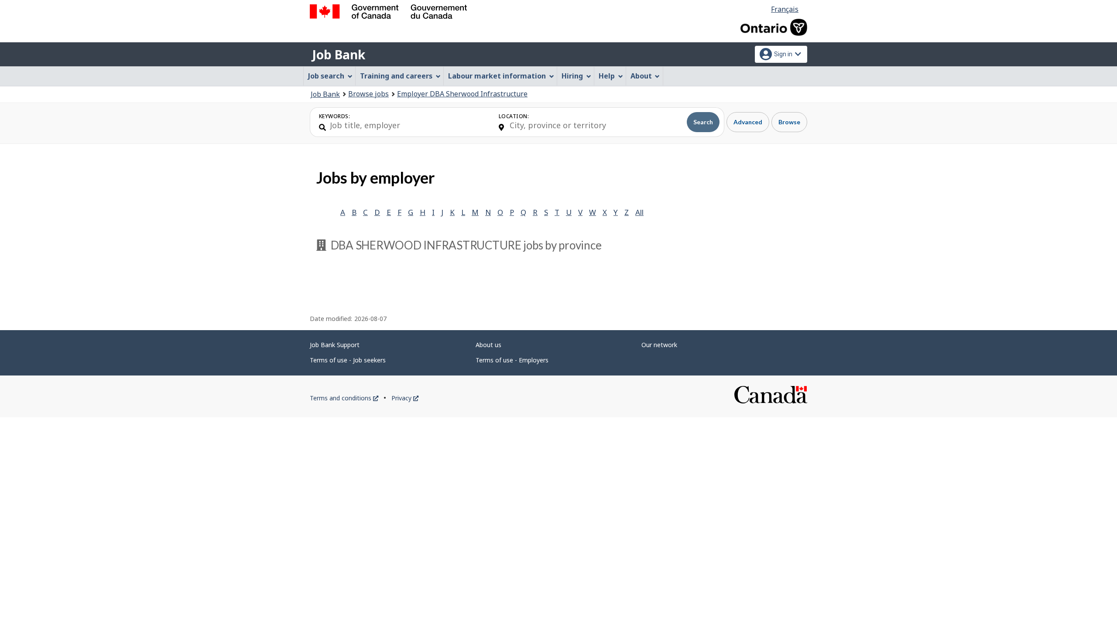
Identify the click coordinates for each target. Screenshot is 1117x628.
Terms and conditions (344, 398)
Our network (659, 345)
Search (703, 122)
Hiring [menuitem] (572, 76)
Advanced (747, 122)
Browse (789, 122)
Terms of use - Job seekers (348, 360)
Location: (514, 116)
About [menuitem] (641, 76)
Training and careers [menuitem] (396, 76)
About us (488, 345)
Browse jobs (368, 94)
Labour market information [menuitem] (497, 76)
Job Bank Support (335, 345)
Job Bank (338, 54)
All (639, 212)
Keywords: (334, 116)
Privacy (404, 398)
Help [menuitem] (607, 76)
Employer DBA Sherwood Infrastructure (462, 94)
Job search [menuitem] (326, 76)
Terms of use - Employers (512, 360)
